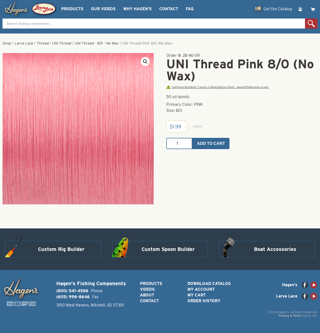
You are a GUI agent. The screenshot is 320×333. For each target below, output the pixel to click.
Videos (147, 289)
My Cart (197, 295)
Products (72, 9)
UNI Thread (61, 43)
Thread (43, 43)
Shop (6, 43)
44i (314, 315)
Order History (204, 300)
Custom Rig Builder (61, 249)
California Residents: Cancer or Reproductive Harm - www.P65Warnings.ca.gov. (220, 87)
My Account (201, 289)
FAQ (190, 9)
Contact (168, 9)
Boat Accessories (275, 249)
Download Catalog (209, 283)
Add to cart (211, 143)
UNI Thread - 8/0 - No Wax (97, 43)
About (147, 295)
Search (311, 24)
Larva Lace (23, 43)
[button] (145, 61)
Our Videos (103, 9)
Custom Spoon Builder (168, 249)
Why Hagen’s (137, 9)
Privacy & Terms (290, 315)
